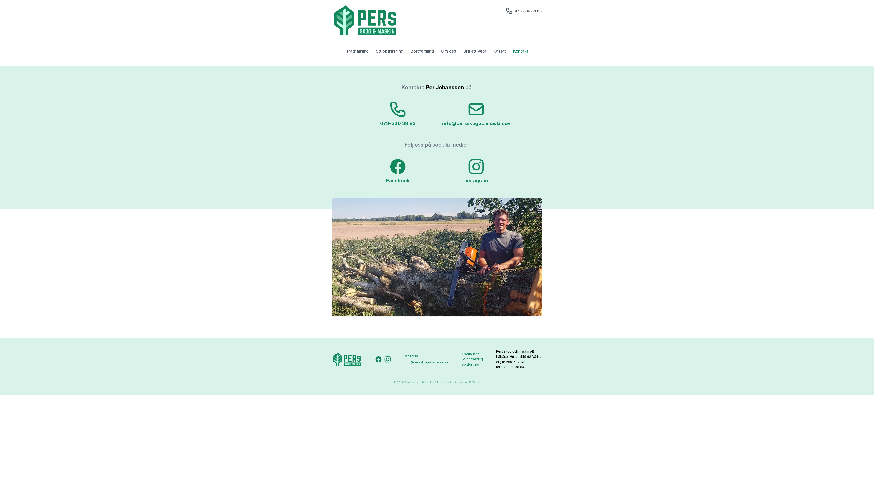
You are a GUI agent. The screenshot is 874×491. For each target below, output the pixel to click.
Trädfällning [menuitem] (357, 51)
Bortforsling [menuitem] (422, 51)
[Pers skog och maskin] (365, 20)
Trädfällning (471, 354)
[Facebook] (378, 359)
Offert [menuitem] (500, 51)
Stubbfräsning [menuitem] (389, 51)
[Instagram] (387, 359)
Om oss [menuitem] (448, 51)
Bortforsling (470, 364)
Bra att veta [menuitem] (474, 51)
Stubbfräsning (472, 359)
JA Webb (474, 382)
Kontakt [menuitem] (520, 51)
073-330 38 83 (528, 11)
